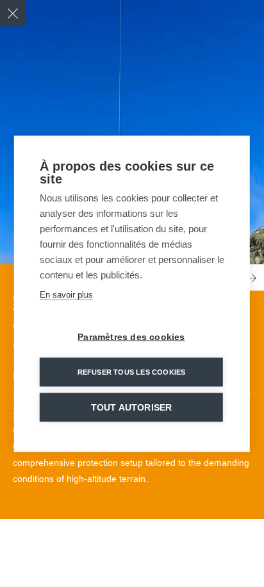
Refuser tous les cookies (132, 371)
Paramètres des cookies (131, 336)
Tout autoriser (131, 407)
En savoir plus (66, 294)
